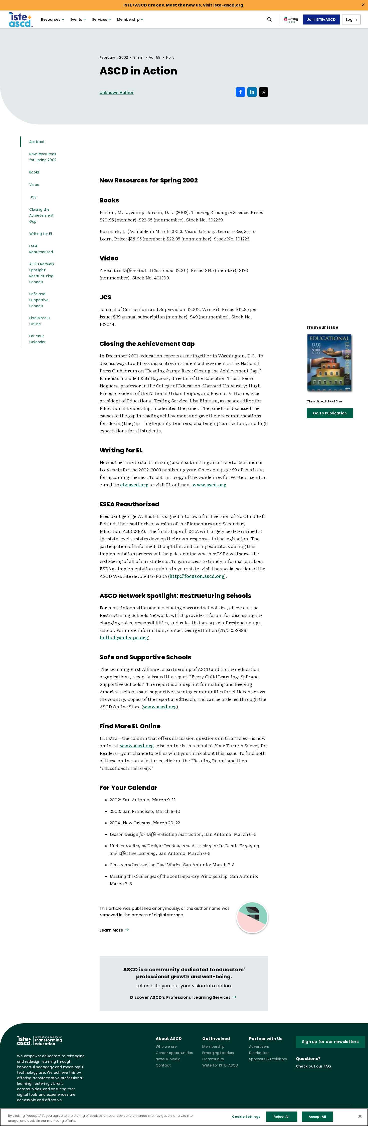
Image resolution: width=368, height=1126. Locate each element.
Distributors (259, 1052)
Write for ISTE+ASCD (220, 1065)
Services (99, 19)
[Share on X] (263, 92)
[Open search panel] (270, 19)
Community (213, 1059)
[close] (363, 4)
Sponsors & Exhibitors (268, 1059)
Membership (128, 19)
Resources (50, 19)
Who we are (166, 1046)
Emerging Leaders (218, 1052)
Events (76, 19)
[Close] (359, 1116)
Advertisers (259, 1046)
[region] (184, 1117)
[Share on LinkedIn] (252, 92)
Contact (163, 1065)
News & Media (168, 1059)
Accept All (317, 1116)
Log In (351, 19)
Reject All (282, 1116)
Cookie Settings (246, 1116)
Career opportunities (174, 1052)
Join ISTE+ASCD (321, 19)
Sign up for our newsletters (330, 1042)
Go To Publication (330, 413)
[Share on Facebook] (240, 92)
